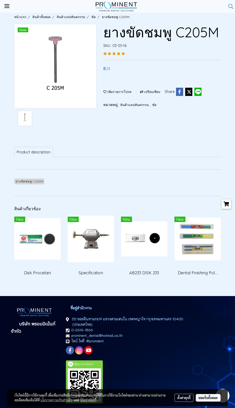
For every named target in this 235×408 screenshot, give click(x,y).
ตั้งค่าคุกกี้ (183, 398)
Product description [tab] (33, 152)
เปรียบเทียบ (151, 92)
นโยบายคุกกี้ (88, 400)
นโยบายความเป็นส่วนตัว (56, 400)
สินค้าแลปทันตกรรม (135, 105)
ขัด (154, 105)
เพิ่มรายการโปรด (118, 92)
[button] (229, 6)
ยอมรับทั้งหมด (208, 398)
